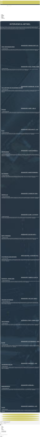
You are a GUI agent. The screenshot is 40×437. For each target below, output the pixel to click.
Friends (1, 423)
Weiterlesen (3, 91)
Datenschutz (8, 422)
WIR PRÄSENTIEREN (4, 6)
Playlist (3, 17)
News (2, 14)
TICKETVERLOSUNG (4, 5)
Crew (1, 422)
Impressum (5, 423)
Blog (2, 16)
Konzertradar (5, 422)
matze (3, 48)
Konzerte (3, 15)
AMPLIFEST (3, 18)
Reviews (2, 427)
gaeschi (3, 68)
